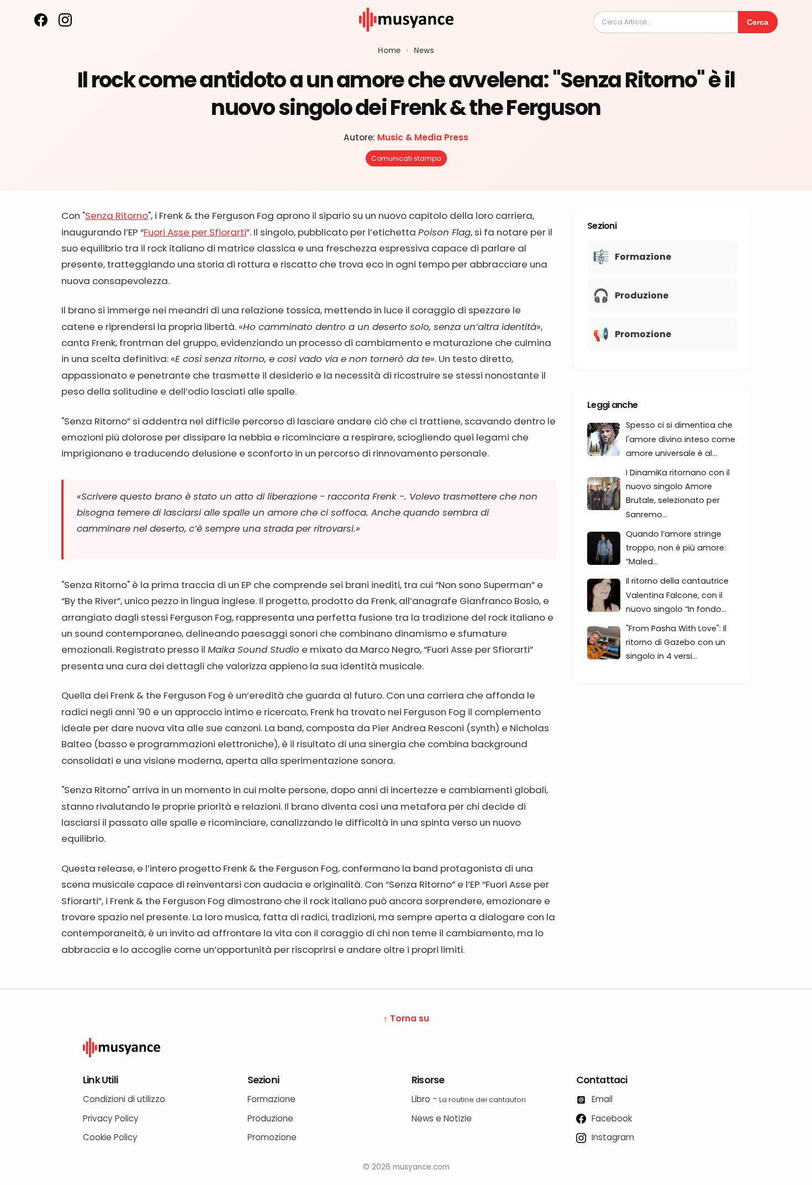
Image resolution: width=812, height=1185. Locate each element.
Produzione (270, 1118)
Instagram (611, 1137)
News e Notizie (442, 1118)
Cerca (757, 22)
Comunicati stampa (406, 158)
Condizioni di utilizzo (124, 1099)
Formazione (271, 1099)
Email (601, 1099)
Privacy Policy (111, 1118)
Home (389, 50)
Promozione (272, 1137)
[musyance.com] (406, 39)
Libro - (469, 1099)
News (424, 50)
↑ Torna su (406, 1018)
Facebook (610, 1118)
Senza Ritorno (116, 215)
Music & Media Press (422, 137)
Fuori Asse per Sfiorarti (195, 232)
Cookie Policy (110, 1137)
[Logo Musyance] (406, 1047)
